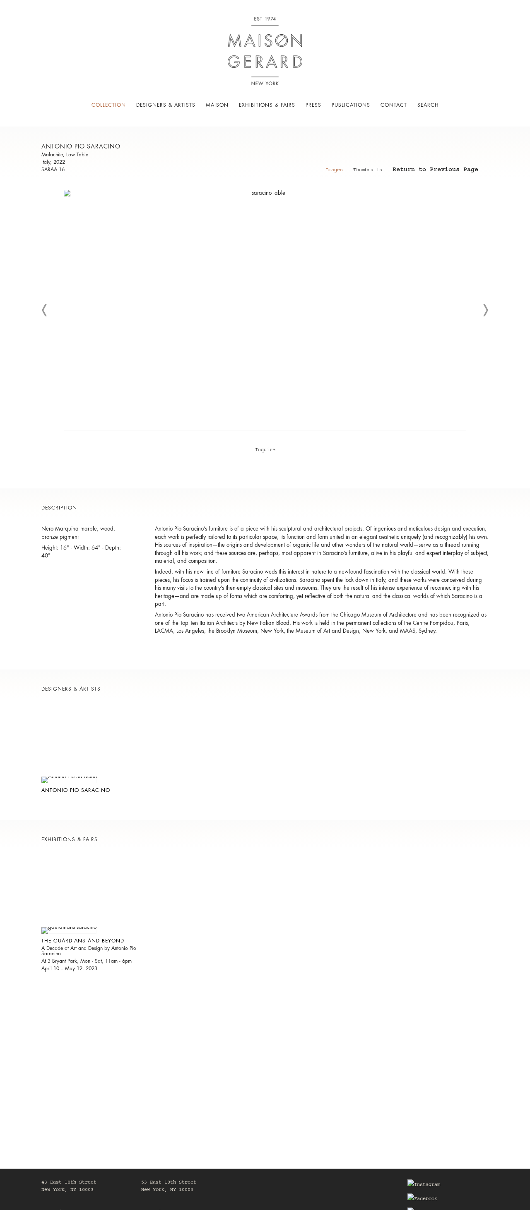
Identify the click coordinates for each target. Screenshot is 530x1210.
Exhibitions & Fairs (267, 105)
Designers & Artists (165, 105)
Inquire (265, 450)
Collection (109, 105)
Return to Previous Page (435, 171)
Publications (351, 105)
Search (428, 105)
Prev (44, 310)
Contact (394, 105)
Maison (217, 105)
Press (313, 105)
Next (485, 310)
